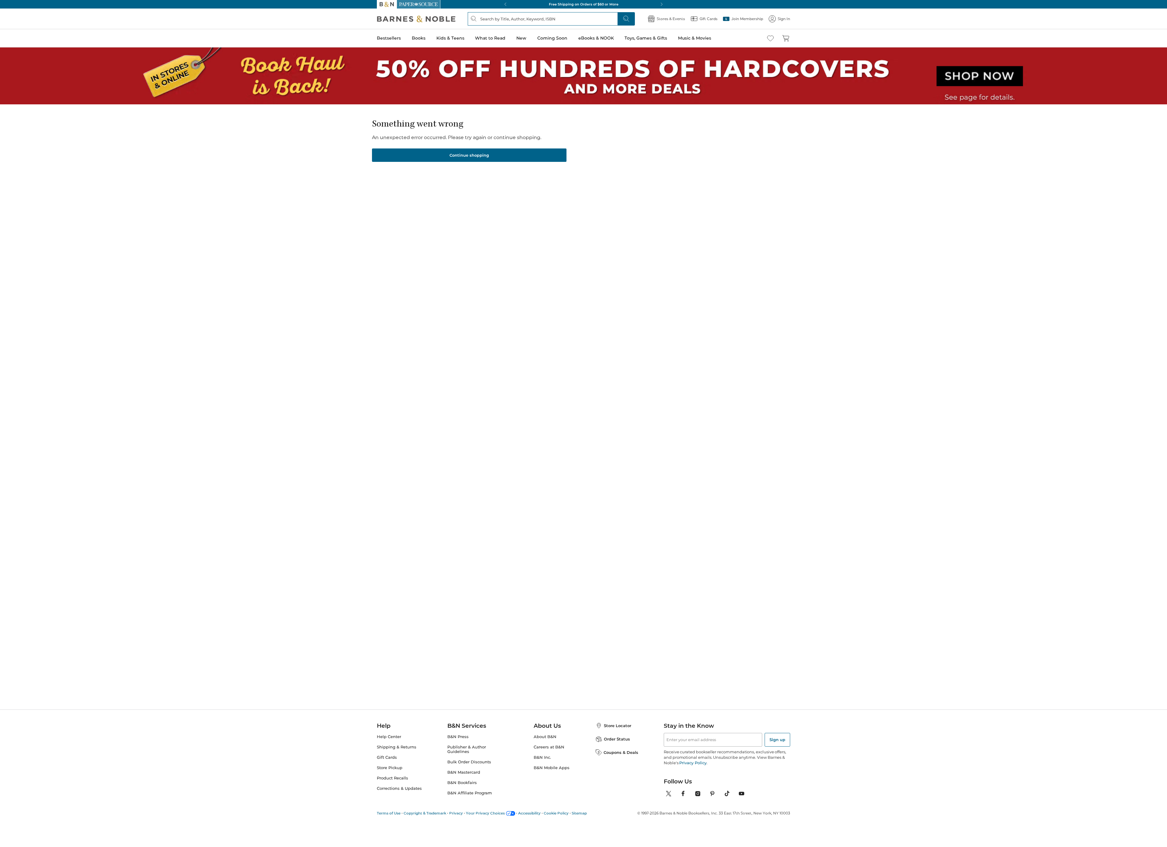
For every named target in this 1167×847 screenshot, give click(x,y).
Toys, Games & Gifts (646, 38)
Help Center (389, 736)
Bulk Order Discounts (469, 762)
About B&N (545, 736)
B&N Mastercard (463, 772)
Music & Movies (694, 38)
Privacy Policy (692, 762)
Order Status (617, 739)
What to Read (490, 38)
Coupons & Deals (621, 752)
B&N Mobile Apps (552, 767)
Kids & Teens (450, 38)
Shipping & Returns (396, 747)
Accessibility (529, 813)
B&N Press (458, 736)
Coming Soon (552, 38)
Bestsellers (389, 38)
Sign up (777, 739)
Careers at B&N (549, 747)
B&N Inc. (542, 757)
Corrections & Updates (399, 788)
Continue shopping (469, 155)
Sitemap (579, 813)
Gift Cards (387, 757)
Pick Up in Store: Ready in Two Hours (583, 4)
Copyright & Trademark (425, 813)
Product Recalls (392, 778)
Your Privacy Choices (485, 813)
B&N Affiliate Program (469, 793)
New (521, 38)
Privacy (456, 813)
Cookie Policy (556, 813)
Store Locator (617, 725)
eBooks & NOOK (596, 38)
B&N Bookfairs (462, 782)
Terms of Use (389, 813)
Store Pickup (389, 767)
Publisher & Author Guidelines (466, 749)
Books (418, 38)
